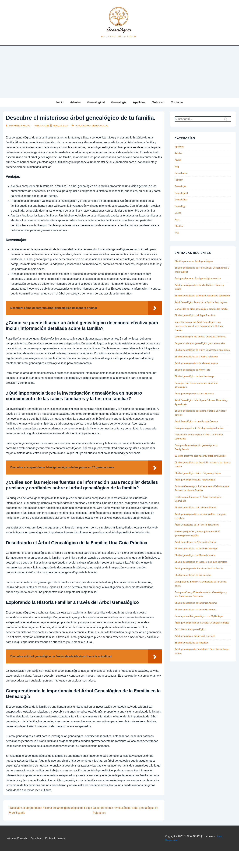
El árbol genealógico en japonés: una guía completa (201, 562)
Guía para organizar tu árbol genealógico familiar (199, 428)
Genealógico (181, 199)
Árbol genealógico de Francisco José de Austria (199, 568)
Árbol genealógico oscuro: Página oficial (195, 479)
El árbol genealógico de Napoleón (191, 642)
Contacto (177, 102)
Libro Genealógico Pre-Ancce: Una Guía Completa (200, 336)
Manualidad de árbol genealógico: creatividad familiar (201, 309)
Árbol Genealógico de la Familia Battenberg (197, 524)
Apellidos (139, 102)
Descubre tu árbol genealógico (190, 629)
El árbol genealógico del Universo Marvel (195, 507)
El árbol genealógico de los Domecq (193, 575)
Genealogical (96, 102)
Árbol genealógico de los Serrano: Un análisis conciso (202, 622)
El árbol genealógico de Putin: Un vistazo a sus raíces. (202, 350)
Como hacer (181, 173)
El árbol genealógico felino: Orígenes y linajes (198, 473)
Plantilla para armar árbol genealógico (194, 261)
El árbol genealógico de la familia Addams (196, 603)
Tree (177, 232)
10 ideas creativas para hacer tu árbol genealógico (200, 456)
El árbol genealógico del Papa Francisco (195, 315)
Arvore (178, 160)
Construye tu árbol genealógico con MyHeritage (199, 616)
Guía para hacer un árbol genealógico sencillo (198, 278)
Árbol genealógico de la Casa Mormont (194, 393)
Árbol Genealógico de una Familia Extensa (196, 421)
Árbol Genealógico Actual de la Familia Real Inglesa (201, 302)
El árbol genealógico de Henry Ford (192, 369)
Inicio (60, 102)
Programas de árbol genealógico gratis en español (200, 343)
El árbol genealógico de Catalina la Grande (196, 356)
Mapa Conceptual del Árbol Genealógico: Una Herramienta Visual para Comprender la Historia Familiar (199, 326)
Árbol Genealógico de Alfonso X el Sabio (195, 542)
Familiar (179, 179)
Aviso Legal (37, 838)
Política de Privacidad (17, 838)
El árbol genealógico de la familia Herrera (195, 609)
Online (178, 213)
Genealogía (118, 102)
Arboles (75, 102)
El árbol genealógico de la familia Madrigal (196, 548)
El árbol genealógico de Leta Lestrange (194, 376)
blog (177, 166)
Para (177, 219)
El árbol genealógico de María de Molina (195, 555)
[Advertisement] (119, 71)
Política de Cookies (55, 838)
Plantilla (179, 226)
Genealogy (180, 206)
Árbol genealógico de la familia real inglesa (196, 363)
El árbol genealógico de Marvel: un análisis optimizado (202, 295)
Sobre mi (158, 102)
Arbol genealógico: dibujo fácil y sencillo (195, 636)
